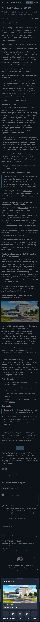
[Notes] (27, 614)
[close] (36, 581)
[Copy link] (6, 614)
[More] (34, 614)
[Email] (20, 614)
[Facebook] (13, 614)
